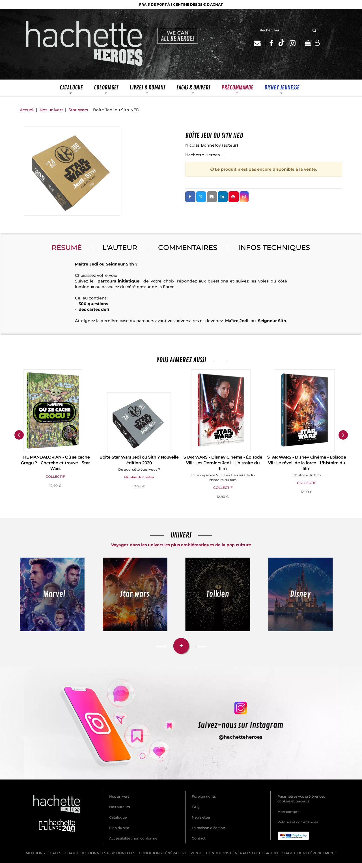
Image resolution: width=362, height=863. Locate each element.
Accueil (27, 109)
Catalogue (118, 817)
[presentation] (19, 435)
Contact (199, 838)
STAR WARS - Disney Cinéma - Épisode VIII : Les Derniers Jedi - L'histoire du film (223, 463)
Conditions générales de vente (170, 853)
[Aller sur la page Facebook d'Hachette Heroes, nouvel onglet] (271, 43)
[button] (72, 170)
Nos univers (51, 109)
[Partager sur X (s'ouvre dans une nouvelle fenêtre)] (201, 196)
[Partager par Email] (212, 196)
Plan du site (119, 828)
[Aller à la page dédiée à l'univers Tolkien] (217, 594)
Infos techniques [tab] (274, 247)
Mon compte (288, 812)
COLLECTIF (55, 476)
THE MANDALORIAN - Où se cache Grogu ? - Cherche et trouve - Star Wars (55, 463)
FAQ (195, 807)
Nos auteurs (119, 807)
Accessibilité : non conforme (133, 838)
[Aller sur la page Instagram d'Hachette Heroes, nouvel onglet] (295, 43)
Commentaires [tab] (187, 247)
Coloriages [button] (106, 87)
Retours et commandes (297, 822)
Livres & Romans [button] (147, 87)
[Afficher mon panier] (307, 43)
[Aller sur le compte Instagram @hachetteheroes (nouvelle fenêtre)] (181, 723)
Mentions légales (43, 853)
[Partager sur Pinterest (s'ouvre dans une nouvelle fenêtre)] (234, 196)
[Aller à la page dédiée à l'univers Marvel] (52, 594)
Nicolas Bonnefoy (203, 145)
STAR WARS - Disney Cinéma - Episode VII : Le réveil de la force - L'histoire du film (306, 463)
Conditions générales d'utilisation (242, 853)
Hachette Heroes (202, 154)
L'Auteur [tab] (119, 247)
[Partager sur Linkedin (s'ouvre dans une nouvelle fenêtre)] (223, 196)
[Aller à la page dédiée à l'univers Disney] (300, 594)
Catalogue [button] (71, 87)
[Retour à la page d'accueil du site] (84, 44)
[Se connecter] (317, 43)
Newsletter (201, 817)
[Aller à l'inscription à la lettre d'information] (259, 43)
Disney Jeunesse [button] (281, 87)
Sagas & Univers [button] (193, 87)
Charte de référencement (308, 853)
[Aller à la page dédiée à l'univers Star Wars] (135, 594)
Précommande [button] (237, 87)
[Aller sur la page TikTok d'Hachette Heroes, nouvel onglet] (281, 43)
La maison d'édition (208, 828)
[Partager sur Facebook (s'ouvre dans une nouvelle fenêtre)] (190, 196)
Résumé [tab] (66, 247)
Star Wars (78, 109)
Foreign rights (204, 796)
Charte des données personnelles (100, 853)
